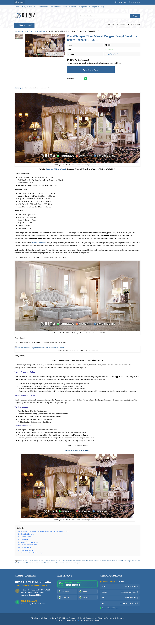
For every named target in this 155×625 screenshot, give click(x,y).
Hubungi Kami (91, 70)
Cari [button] (136, 16)
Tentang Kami (82, 7)
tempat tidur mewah (39, 243)
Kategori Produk (25, 25)
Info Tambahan (31, 88)
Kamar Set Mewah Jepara (25, 561)
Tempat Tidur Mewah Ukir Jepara (69, 563)
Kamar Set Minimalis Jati (73, 561)
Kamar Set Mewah (111, 54)
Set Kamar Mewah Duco (107, 561)
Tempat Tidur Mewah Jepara (31, 563)
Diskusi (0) (45, 88)
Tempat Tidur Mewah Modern (49, 563)
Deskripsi (19, 88)
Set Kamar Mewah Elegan (123, 561)
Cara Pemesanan (43, 7)
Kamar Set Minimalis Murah (90, 561)
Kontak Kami (31, 7)
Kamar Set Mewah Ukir (58, 561)
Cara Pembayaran (55, 7)
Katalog (23, 7)
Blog (102, 7)
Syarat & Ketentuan (69, 7)
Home (17, 7)
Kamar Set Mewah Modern (42, 561)
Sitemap (97, 620)
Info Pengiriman (94, 7)
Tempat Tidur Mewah (56, 169)
